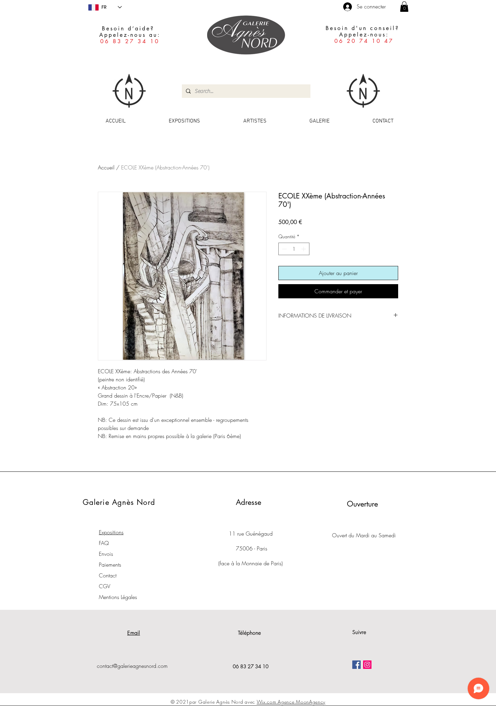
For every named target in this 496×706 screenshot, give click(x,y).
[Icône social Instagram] (367, 664)
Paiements (110, 564)
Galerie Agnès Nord (119, 502)
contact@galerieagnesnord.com (132, 666)
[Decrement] (283, 249)
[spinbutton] (294, 249)
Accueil (106, 167)
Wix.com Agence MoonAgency (291, 702)
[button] (404, 6)
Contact (107, 575)
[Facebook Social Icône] (356, 664)
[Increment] (304, 249)
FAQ (104, 543)
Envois (106, 554)
